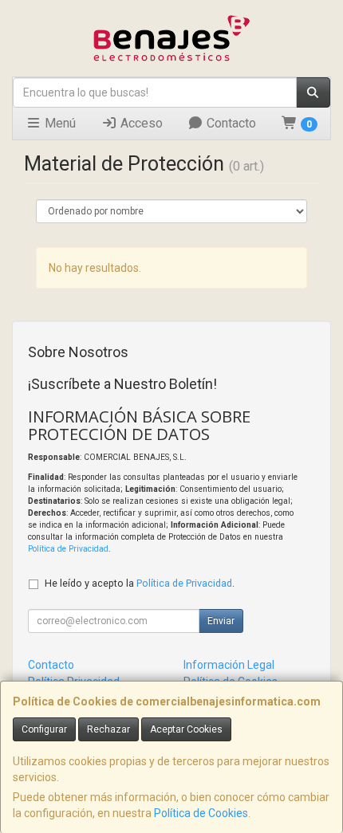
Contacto (229, 123)
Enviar (221, 621)
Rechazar (108, 729)
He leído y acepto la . (140, 583)
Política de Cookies (201, 813)
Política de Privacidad (68, 548)
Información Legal (228, 664)
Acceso (140, 123)
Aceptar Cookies (186, 729)
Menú (58, 123)
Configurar (44, 729)
